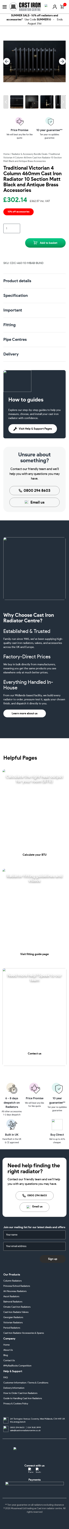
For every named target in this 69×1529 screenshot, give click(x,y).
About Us (8, 1350)
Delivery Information (13, 1388)
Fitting (9, 325)
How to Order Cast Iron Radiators (20, 1393)
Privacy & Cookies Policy (15, 1403)
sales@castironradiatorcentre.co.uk (25, 1430)
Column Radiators (12, 1281)
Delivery (11, 354)
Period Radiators (11, 1328)
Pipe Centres (15, 340)
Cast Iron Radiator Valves (15, 1312)
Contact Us (9, 1360)
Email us (37, 502)
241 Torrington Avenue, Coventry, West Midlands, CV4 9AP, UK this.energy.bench (37, 1420)
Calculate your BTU (35, 854)
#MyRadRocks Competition (17, 1366)
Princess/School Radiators (16, 1286)
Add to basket (48, 243)
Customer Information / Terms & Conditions (25, 1383)
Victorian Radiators (13, 1322)
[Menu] (5, 7)
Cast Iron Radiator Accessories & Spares (23, 1333)
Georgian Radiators (13, 1317)
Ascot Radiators (11, 1296)
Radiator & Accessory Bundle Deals (29, 154)
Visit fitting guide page (34, 954)
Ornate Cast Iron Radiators (16, 1307)
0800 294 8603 (37, 490)
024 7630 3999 (34, 1427)
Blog (5, 1355)
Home (6, 154)
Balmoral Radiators (12, 1302)
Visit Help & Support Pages (35, 428)
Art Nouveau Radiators (14, 1291)
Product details (17, 281)
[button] (5, 102)
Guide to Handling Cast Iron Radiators (22, 1398)
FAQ (5, 1377)
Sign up (52, 1259)
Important (12, 310)
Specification (15, 296)
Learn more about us (25, 713)
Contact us (34, 1053)
